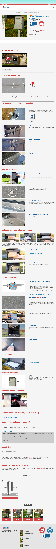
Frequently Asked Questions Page (40, 468)
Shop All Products (21, 12)
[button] (31, 30)
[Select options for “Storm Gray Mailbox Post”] (17, 494)
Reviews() (38, 46)
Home (20, 7)
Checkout (53, 4)
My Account (49, 4)
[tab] (18, 47)
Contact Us (48, 7)
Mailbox (26, 12)
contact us (15, 469)
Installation (30, 458)
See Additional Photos (7, 69)
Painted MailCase (36, 7)
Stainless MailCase (29, 7)
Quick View (10, 497)
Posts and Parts (43, 7)
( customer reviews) (35, 15)
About (24, 7)
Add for (37, 31)
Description (18, 46)
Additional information (28, 46)
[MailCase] (6, 7)
